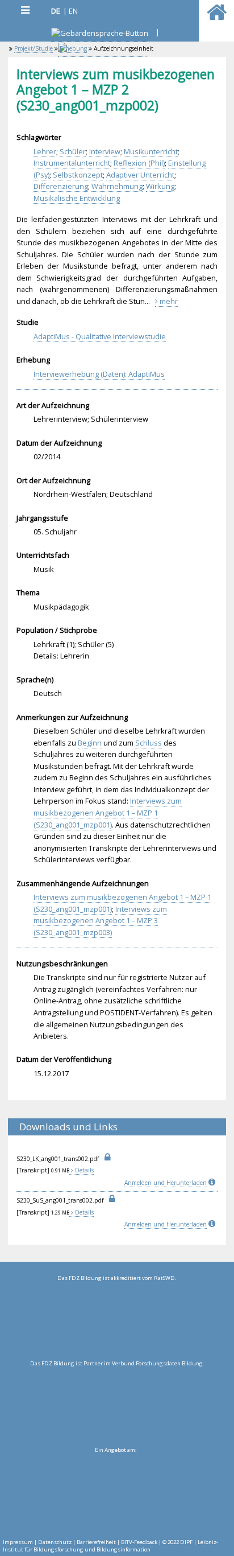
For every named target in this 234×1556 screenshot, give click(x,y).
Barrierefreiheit (96, 1542)
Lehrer (45, 151)
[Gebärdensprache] (99, 34)
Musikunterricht (151, 151)
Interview (104, 151)
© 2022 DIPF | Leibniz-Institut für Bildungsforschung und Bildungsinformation (110, 1545)
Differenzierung (61, 186)
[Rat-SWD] (117, 1321)
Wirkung (160, 186)
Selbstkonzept (78, 175)
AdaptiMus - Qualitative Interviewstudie (100, 336)
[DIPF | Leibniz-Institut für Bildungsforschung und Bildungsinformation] (115, 1493)
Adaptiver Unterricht (140, 175)
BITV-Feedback (139, 1542)
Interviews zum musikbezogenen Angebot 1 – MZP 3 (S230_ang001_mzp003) (100, 920)
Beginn (90, 743)
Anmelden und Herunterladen (165, 1183)
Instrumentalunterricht (72, 163)
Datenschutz (55, 1542)
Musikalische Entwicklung (77, 198)
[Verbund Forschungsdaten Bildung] (117, 1406)
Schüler (73, 151)
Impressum (18, 1542)
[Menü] (25, 10)
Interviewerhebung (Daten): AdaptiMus (99, 374)
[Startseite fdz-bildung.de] (217, 17)
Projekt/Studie (33, 48)
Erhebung (73, 48)
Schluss (148, 743)
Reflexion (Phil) (139, 163)
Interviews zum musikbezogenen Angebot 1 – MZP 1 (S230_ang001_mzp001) (108, 812)
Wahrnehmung (117, 186)
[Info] (213, 1183)
